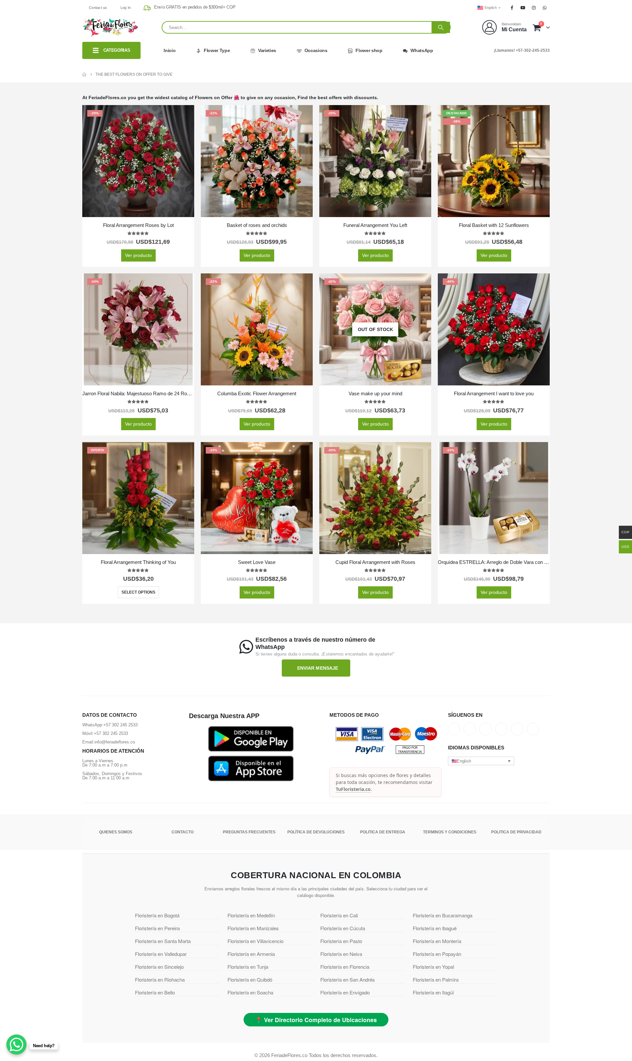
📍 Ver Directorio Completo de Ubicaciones (316, 1020)
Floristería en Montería (437, 940)
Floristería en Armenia (251, 953)
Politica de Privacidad (516, 832)
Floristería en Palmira (436, 979)
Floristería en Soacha (250, 992)
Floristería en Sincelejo (159, 966)
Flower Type (217, 50)
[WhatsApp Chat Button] (16, 1044)
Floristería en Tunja (247, 966)
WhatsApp (421, 50)
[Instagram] (534, 7)
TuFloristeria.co (353, 789)
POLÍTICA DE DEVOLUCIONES (316, 832)
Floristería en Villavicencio (255, 940)
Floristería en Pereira (157, 928)
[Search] (441, 27)
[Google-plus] (485, 729)
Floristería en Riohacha (160, 979)
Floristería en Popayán (437, 953)
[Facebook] (511, 7)
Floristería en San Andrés (347, 979)
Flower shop (369, 50)
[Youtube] (522, 7)
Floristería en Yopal (433, 966)
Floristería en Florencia (344, 966)
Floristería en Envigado (345, 992)
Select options (138, 592)
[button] (481, 761)
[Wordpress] (501, 729)
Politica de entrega (382, 832)
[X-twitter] (469, 729)
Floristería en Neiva (341, 953)
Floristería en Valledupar (161, 953)
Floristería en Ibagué (435, 928)
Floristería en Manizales (253, 928)
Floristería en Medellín (251, 915)
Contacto (182, 832)
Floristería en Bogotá (157, 915)
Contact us (98, 8)
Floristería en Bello (155, 992)
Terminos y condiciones (449, 832)
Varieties (267, 50)
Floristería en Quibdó (249, 979)
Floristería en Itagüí (433, 992)
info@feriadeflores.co (114, 742)
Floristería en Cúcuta (342, 928)
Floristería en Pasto (341, 940)
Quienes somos (115, 832)
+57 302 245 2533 (120, 724)
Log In (125, 8)
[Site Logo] (110, 27)
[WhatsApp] (544, 7)
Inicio (169, 50)
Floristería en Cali (339, 915)
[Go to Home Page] (84, 74)
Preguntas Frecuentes (249, 832)
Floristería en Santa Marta (163, 940)
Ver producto (138, 255)
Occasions (316, 50)
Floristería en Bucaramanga (442, 915)
